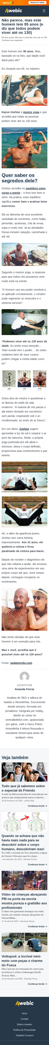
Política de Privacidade (24, 1030)
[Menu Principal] (44, 11)
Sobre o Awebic (24, 1024)
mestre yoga (31, 112)
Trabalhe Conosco (24, 1035)
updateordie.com (21, 662)
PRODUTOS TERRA (37, 2)
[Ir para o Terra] (8, 2)
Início (24, 1013)
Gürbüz (24, 428)
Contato (24, 1019)
